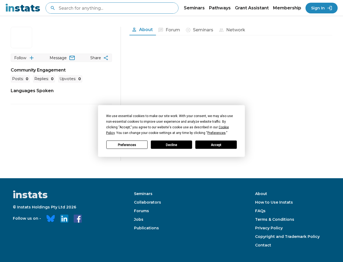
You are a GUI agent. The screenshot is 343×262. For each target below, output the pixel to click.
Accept (216, 145)
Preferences (127, 145)
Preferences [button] (216, 133)
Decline (171, 145)
